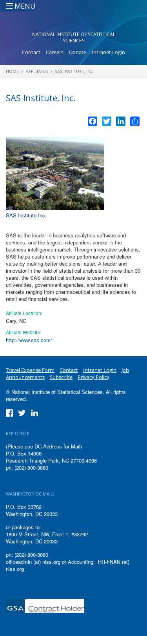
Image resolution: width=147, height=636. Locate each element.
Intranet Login (108, 52)
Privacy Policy (93, 377)
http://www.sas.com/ (29, 340)
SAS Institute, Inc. (74, 71)
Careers (55, 52)
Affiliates (37, 71)
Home (12, 71)
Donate (77, 52)
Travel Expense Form (30, 370)
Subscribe (61, 377)
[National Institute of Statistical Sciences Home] (73, 18)
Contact (31, 52)
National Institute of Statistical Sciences (73, 37)
